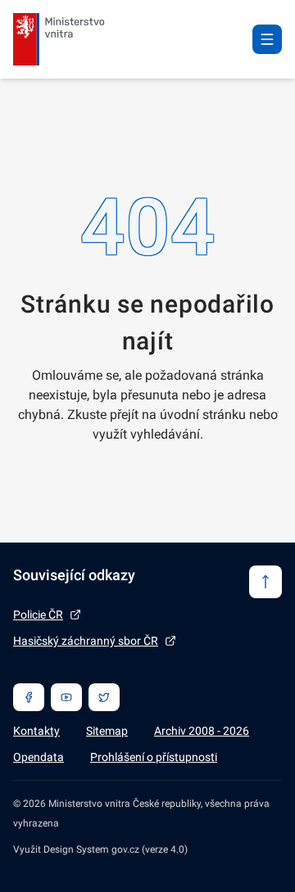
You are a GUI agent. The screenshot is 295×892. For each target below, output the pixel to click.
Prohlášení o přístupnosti (153, 757)
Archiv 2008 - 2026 (201, 730)
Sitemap (107, 730)
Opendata (38, 757)
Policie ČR (38, 614)
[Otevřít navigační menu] (267, 39)
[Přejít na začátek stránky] (265, 581)
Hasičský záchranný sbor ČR (85, 640)
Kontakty (36, 730)
